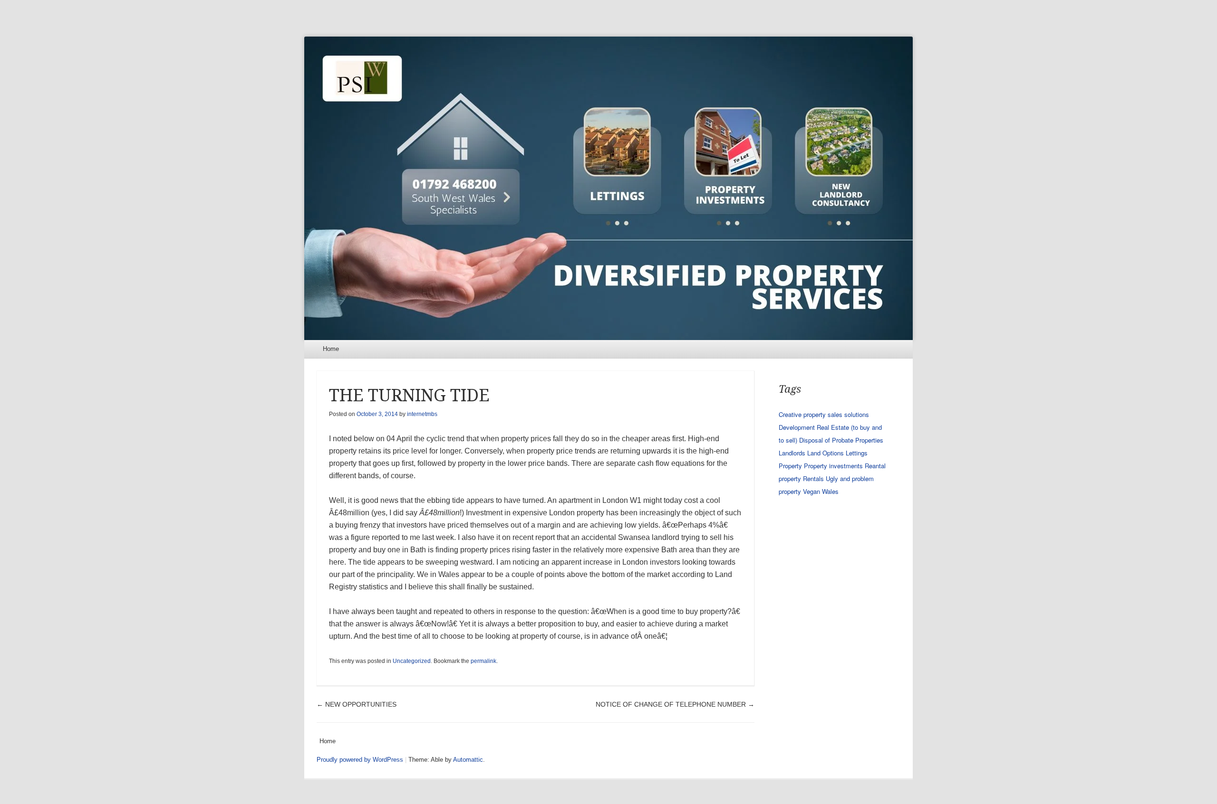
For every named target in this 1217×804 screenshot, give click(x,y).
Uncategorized (412, 661)
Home (331, 348)
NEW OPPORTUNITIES (356, 704)
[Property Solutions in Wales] (608, 188)
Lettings (857, 452)
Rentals (813, 478)
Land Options (825, 452)
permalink (483, 661)
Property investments (833, 465)
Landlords (792, 452)
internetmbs (422, 414)
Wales (830, 491)
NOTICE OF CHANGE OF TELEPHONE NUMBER (675, 704)
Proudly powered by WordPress (360, 759)
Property (790, 465)
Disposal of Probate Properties (841, 440)
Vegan (811, 491)
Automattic (468, 759)
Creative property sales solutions (824, 414)
